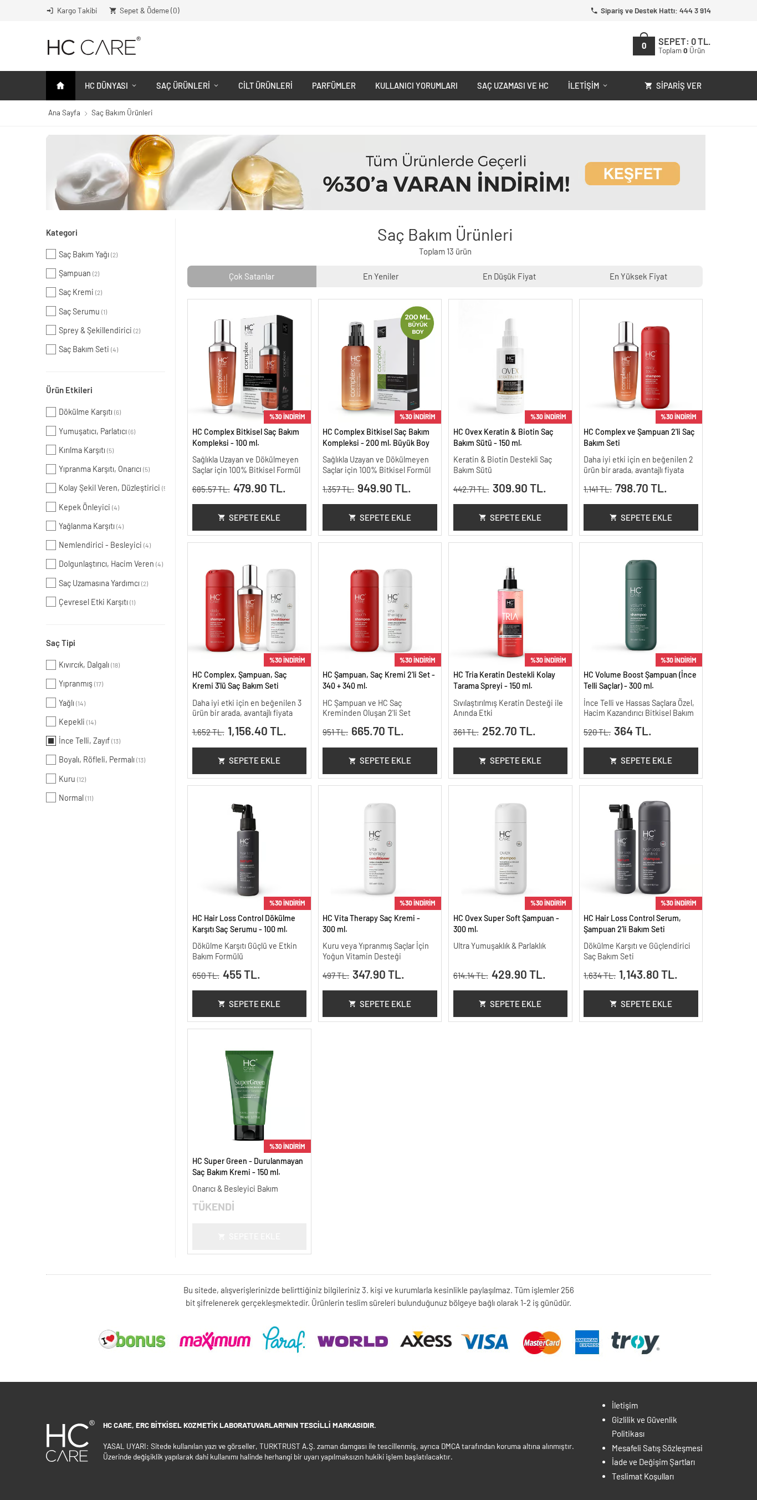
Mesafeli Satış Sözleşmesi (657, 1448)
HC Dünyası (106, 85)
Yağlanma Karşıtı (91, 526)
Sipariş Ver (679, 85)
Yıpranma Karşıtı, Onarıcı (104, 469)
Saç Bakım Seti (88, 349)
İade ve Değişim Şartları (653, 1462)
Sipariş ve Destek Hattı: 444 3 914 (656, 10)
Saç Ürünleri (183, 85)
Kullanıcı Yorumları (416, 85)
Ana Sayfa (64, 112)
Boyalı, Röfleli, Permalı (102, 759)
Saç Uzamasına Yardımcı (103, 583)
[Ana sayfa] (60, 85)
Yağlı (72, 703)
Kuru (72, 779)
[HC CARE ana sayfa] (93, 46)
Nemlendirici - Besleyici (105, 545)
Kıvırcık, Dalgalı (89, 664)
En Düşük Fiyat (509, 276)
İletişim (583, 85)
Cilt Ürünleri (265, 85)
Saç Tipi (60, 643)
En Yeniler (380, 276)
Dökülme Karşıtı (90, 411)
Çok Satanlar (251, 276)
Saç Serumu (83, 311)
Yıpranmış (81, 683)
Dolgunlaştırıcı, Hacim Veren (111, 563)
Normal (76, 797)
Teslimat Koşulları (643, 1476)
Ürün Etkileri (69, 390)
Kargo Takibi (77, 10)
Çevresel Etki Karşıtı (97, 602)
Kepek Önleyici (89, 507)
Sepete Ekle (254, 517)
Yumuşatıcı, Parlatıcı (97, 431)
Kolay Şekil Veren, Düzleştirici (112, 487)
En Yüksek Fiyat (638, 276)
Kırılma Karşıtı (86, 450)
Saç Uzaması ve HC (513, 85)
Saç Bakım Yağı (88, 254)
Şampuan (79, 273)
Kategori (62, 232)
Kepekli (77, 721)
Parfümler (334, 85)
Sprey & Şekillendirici (99, 330)
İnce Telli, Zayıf (89, 740)
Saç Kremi (80, 292)
